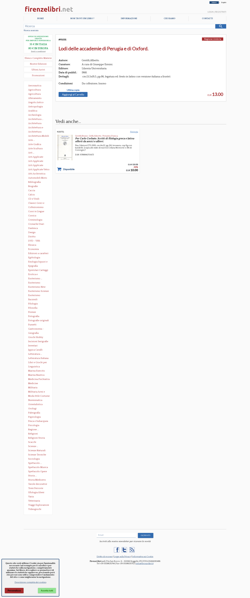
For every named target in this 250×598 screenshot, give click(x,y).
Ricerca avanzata (31, 30)
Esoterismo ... (35, 278)
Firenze (32, 312)
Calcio (31, 194)
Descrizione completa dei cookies (30, 582)
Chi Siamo (169, 18)
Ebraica (32, 245)
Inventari (33, 345)
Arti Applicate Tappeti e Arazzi (36, 165)
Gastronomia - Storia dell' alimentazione (36, 329)
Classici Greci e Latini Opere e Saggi (38, 203)
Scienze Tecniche (37, 454)
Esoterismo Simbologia (34, 295)
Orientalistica (35, 404)
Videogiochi (34, 509)
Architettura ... (35, 119)
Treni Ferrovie (35, 488)
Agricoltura (34, 90)
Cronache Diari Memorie (36, 224)
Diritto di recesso (105, 556)
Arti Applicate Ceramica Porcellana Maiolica (38, 157)
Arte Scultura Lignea (35, 148)
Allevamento (35, 98)
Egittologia (34, 257)
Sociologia (34, 459)
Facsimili (32, 299)
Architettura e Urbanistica (35, 127)
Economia (33, 249)
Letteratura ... (35, 354)
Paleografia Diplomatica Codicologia (34, 413)
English (223, 2)
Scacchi (32, 442)
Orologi (32, 408)
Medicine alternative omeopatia (34, 383)
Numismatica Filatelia (35, 400)
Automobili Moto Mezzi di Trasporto (38, 178)
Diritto (32, 236)
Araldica (32, 110)
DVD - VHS (34, 240)
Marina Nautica (36, 375)
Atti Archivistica (36, 173)
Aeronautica (34, 85)
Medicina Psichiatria (39, 379)
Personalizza (14, 590)
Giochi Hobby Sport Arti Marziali (38, 337)
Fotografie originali (38, 320)
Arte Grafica (34, 144)
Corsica (32, 215)
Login (210, 12)
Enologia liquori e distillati (37, 262)
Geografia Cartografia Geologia (34, 333)
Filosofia (32, 308)
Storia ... (32, 475)
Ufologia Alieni (36, 492)
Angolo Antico (36, 102)
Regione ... (33, 429)
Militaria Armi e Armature (36, 392)
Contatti (207, 18)
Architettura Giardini (34, 132)
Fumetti (32, 324)
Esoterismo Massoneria (34, 283)
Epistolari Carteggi (38, 270)
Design (31, 232)
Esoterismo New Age (37, 287)
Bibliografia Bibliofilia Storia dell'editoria (37, 182)
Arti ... (31, 152)
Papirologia (34, 417)
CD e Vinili (33, 199)
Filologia (33, 303)
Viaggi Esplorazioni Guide (38, 505)
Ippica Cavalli (35, 350)
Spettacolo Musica (38, 467)
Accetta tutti (47, 590)
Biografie (33, 186)
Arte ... (31, 140)
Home (40, 18)
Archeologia (34, 115)
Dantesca (33, 228)
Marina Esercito (36, 371)
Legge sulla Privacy (122, 556)
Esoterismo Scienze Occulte (38, 291)
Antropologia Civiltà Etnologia (37, 106)
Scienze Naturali (37, 450)
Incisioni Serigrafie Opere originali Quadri (38, 341)
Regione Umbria (212, 38)
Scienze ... (33, 446)
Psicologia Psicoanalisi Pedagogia (34, 425)
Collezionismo (36, 207)
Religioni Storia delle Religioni (36, 438)
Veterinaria (34, 501)
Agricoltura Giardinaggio (35, 94)
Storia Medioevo (37, 480)
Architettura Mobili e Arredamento (38, 136)
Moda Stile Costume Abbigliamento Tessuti (39, 396)
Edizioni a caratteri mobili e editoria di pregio (38, 253)
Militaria (32, 387)
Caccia (31, 190)
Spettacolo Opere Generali (37, 471)
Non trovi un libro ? (82, 18)
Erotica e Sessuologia (34, 274)
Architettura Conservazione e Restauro (36, 123)
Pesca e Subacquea (38, 421)
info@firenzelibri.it (145, 563)
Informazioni (129, 18)
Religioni (33, 433)
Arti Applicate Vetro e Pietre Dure (38, 169)
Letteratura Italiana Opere (38, 358)
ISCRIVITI (145, 535)
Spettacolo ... (35, 463)
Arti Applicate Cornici (35, 161)
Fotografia (33, 316)
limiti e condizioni (38, 51)
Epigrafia (33, 266)
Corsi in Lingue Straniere (36, 211)
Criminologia (35, 220)
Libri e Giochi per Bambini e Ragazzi (37, 362)
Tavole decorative (37, 484)
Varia (31, 496)
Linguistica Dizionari (34, 366)
